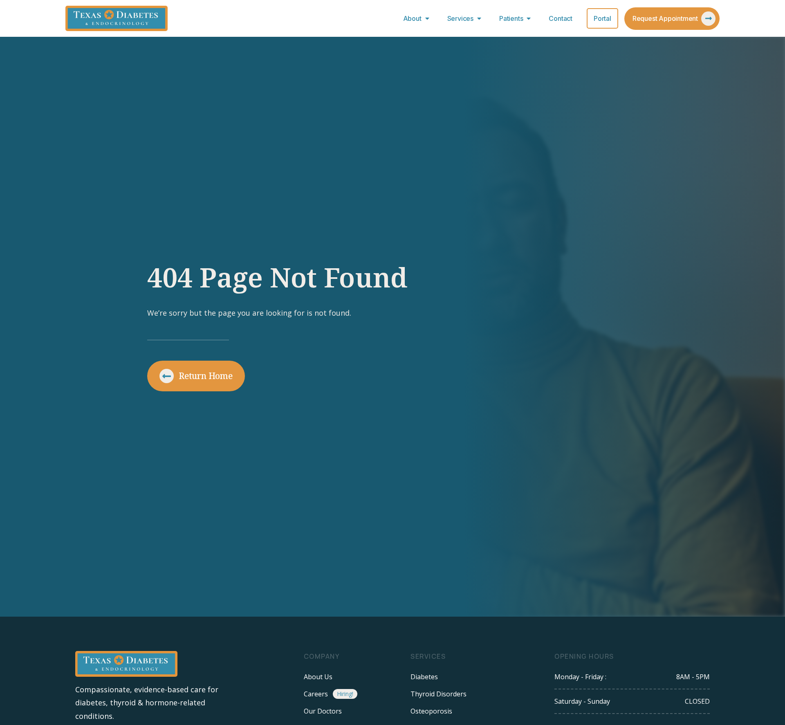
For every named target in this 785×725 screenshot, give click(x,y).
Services (460, 18)
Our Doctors (323, 711)
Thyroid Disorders (438, 693)
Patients (511, 18)
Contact (560, 18)
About (412, 18)
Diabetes (424, 676)
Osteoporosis (431, 711)
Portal (602, 18)
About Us (318, 676)
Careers (316, 693)
